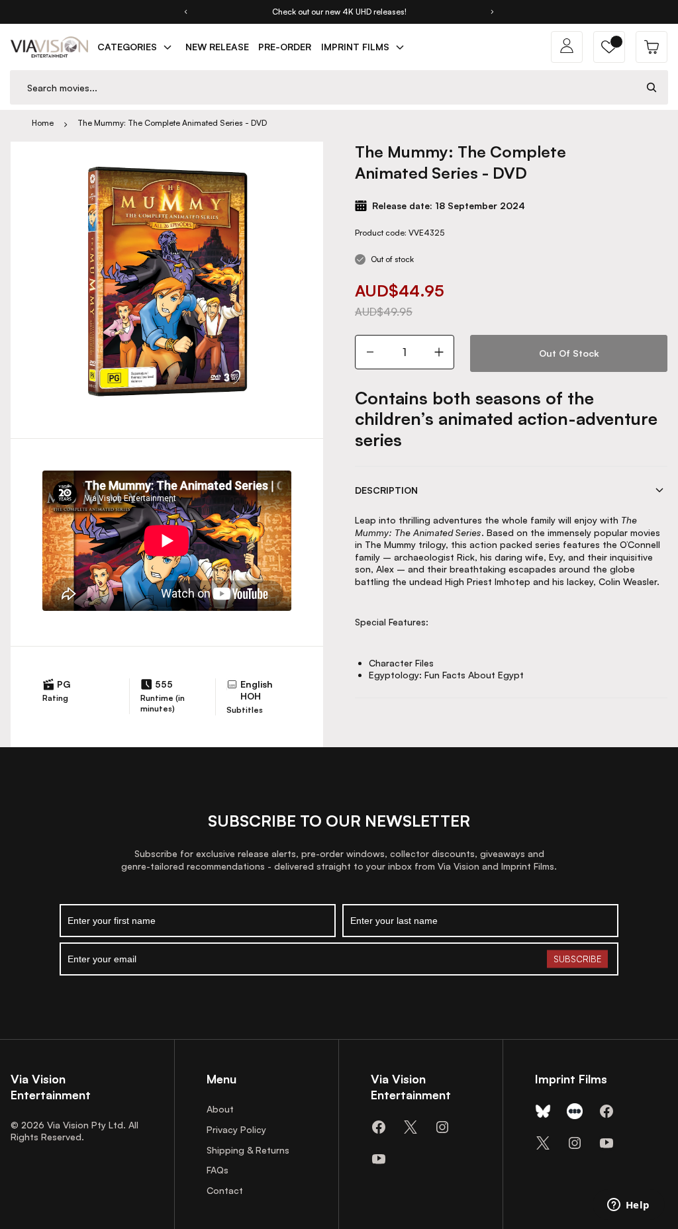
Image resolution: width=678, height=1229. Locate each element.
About (220, 1109)
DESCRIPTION (386, 490)
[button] (609, 47)
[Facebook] (379, 1127)
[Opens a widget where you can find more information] (628, 1205)
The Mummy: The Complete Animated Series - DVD (172, 123)
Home (43, 123)
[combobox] (323, 88)
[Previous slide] (185, 12)
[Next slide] (493, 12)
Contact (225, 1190)
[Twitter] (410, 1127)
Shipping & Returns (248, 1150)
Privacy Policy (236, 1129)
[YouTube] (379, 1159)
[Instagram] (442, 1127)
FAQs (217, 1169)
